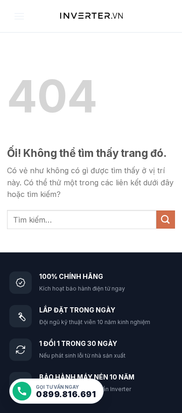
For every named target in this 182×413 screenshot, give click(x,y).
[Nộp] (165, 219)
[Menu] (19, 16)
